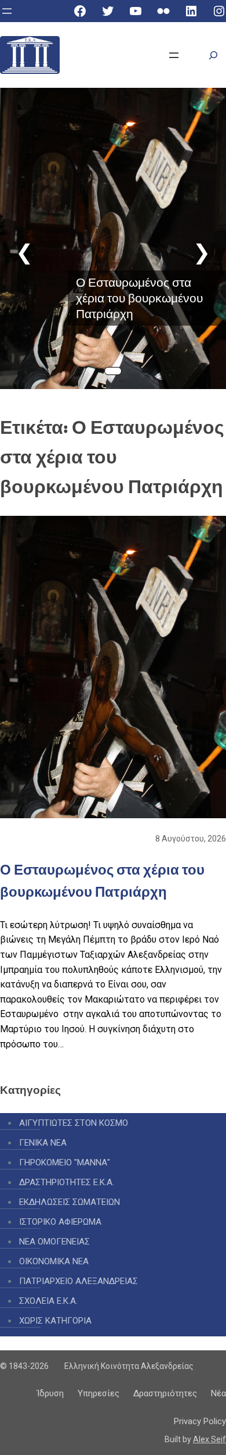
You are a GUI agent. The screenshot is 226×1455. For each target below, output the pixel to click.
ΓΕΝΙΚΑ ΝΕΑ (43, 1142)
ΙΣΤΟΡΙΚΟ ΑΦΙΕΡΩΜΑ (60, 1222)
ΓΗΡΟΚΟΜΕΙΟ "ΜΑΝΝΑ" (64, 1162)
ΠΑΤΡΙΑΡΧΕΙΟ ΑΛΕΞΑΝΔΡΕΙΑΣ (78, 1281)
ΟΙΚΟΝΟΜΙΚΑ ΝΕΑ (54, 1261)
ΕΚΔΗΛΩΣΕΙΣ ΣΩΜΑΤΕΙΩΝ (69, 1202)
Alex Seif (209, 1439)
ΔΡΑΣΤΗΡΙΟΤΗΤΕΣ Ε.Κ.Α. (66, 1182)
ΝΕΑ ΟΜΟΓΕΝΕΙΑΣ (54, 1241)
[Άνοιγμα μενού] (7, 11)
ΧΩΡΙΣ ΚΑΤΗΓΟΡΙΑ (55, 1320)
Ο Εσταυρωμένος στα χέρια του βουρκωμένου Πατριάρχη (139, 298)
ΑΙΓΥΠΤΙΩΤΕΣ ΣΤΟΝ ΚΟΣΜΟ (73, 1123)
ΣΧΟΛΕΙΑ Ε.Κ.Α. (48, 1301)
